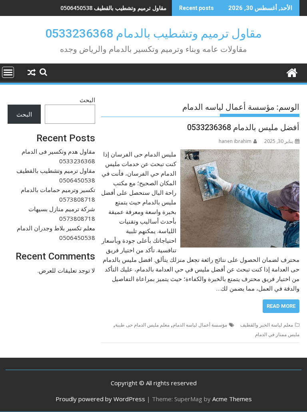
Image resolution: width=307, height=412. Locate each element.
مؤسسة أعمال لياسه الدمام (200, 324)
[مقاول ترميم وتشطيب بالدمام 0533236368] (291, 71)
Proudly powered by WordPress (100, 399)
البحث (87, 100)
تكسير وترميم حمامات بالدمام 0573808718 (115, 8)
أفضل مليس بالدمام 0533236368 (243, 127)
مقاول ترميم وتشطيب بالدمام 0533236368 (153, 33)
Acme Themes (232, 399)
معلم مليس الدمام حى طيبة (142, 324)
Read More (281, 306)
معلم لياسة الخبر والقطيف (266, 324)
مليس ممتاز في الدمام (277, 334)
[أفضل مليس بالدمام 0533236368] (239, 154)
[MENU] (8, 72)
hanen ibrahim (235, 141)
